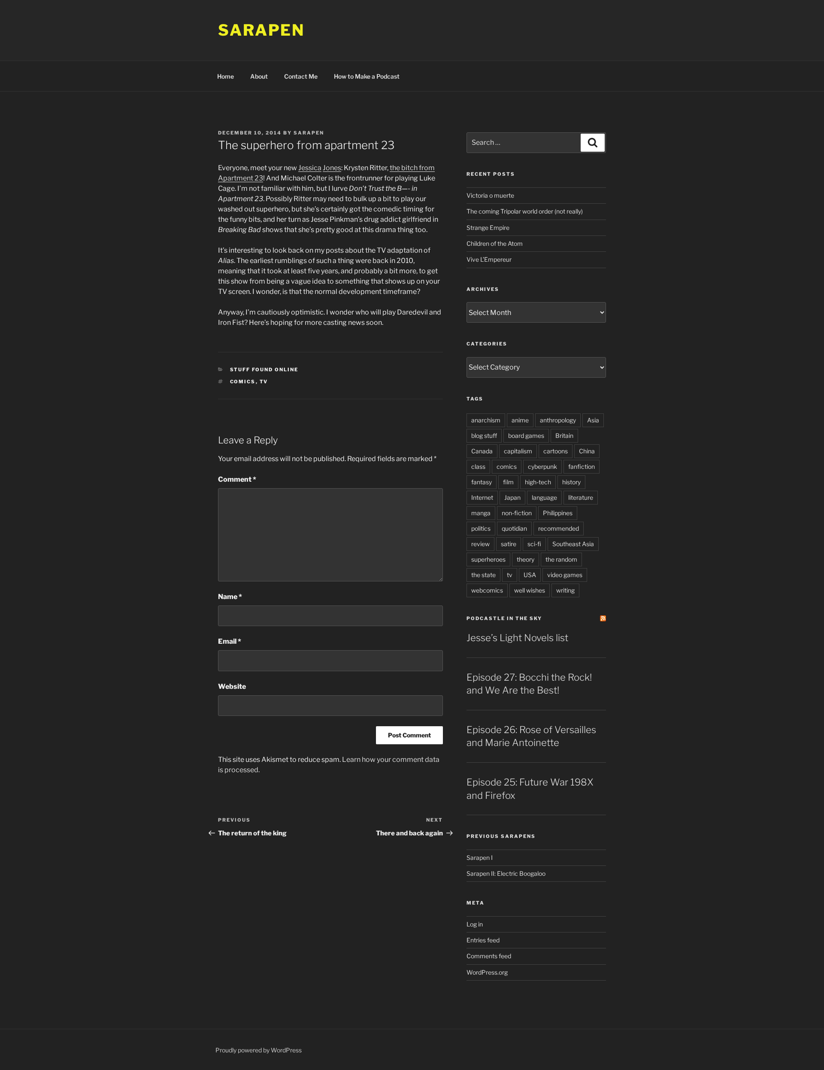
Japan (512, 497)
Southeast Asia (573, 543)
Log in (475, 924)
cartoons (555, 451)
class (478, 466)
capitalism (518, 451)
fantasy (481, 482)
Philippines (558, 513)
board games (526, 435)
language (544, 497)
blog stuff (484, 435)
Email (229, 641)
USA (530, 574)
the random (561, 559)
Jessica (309, 168)
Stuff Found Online (264, 370)
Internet (482, 497)
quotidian (514, 528)
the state (483, 574)
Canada (482, 451)
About (259, 76)
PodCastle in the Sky (504, 618)
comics (243, 382)
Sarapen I (480, 857)
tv (264, 382)
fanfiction (581, 466)
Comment (237, 479)
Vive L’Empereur (489, 259)
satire (508, 543)
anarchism (485, 420)
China (587, 451)
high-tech (538, 482)
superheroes (488, 559)
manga (481, 513)
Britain (564, 435)
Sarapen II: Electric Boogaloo (506, 873)
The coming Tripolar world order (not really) (525, 211)
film (508, 482)
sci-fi (534, 543)
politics (481, 528)
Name (230, 597)
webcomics (487, 590)
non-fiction (517, 513)
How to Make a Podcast (367, 76)
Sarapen (261, 30)
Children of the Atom (495, 243)
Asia (593, 420)
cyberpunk (542, 466)
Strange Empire (488, 227)
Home (225, 76)
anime (520, 420)
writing (565, 590)
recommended (558, 528)
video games (564, 574)
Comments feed (489, 956)
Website (232, 686)
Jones (332, 168)
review (480, 543)
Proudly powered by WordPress (258, 1050)
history (571, 482)
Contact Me (301, 76)
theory (525, 559)
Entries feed (483, 940)
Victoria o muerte (490, 195)
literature (580, 497)
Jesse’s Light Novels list (517, 637)
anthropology (558, 420)
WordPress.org (487, 972)
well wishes (529, 590)
